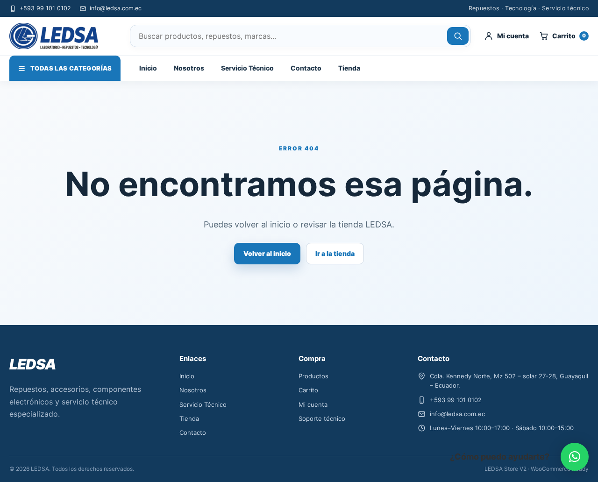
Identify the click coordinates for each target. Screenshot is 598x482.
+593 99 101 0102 (45, 8)
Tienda (349, 68)
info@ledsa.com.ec (116, 8)
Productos (313, 376)
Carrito (308, 390)
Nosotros (189, 68)
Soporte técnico (322, 418)
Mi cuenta (313, 404)
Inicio (148, 68)
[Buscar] (458, 36)
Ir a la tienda (335, 253)
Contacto (306, 68)
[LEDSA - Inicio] (63, 36)
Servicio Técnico (247, 68)
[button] (575, 457)
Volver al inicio (267, 253)
